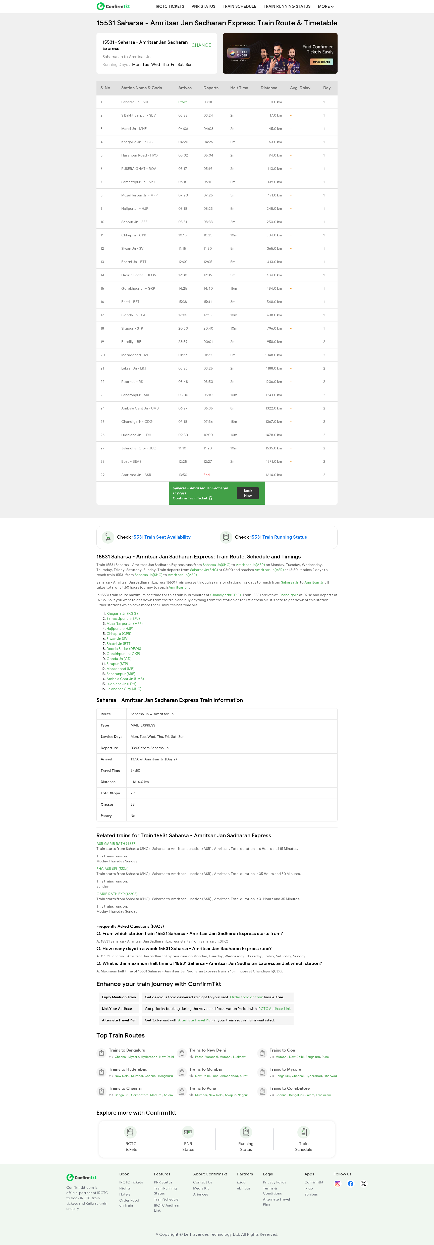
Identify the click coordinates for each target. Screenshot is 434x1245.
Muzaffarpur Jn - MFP (139, 195)
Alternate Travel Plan (195, 1020)
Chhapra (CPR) (118, 634)
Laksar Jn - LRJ (133, 368)
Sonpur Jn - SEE (134, 222)
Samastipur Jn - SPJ (138, 182)
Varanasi (211, 1057)
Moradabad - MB (135, 355)
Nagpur (243, 1095)
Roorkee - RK (132, 382)
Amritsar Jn (314, 582)
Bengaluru (312, 1057)
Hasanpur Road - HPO (139, 155)
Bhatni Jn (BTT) (119, 644)
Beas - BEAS (131, 461)
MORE (324, 6)
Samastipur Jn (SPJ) (123, 618)
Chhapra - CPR (133, 235)
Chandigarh (289, 595)
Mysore (133, 1057)
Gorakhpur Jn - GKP (138, 288)
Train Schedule (239, 6)
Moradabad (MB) (120, 669)
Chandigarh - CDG (137, 422)
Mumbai (225, 1057)
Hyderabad (149, 1057)
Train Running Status (287, 6)
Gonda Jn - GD (133, 315)
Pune (325, 1057)
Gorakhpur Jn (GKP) (123, 654)
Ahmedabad (229, 1076)
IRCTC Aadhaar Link (274, 1009)
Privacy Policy (274, 1182)
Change (201, 45)
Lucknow (239, 1057)
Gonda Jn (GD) (119, 659)
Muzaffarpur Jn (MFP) (124, 623)
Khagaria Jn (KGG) (122, 613)
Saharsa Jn (290, 582)
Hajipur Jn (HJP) (119, 629)
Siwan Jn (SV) (117, 639)
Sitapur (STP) (117, 664)
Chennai (121, 1057)
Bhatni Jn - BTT (133, 262)
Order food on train (246, 997)
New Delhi (166, 1057)
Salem (168, 1095)
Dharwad (330, 1076)
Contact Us (202, 1182)
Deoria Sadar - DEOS (138, 275)
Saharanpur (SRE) (120, 674)
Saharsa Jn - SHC (135, 102)
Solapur (230, 1095)
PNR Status (203, 6)
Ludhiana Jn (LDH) (121, 684)
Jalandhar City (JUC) (123, 689)
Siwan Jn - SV (132, 248)
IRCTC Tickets (170, 6)
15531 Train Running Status (278, 537)
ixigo (241, 1182)
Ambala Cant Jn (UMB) (125, 679)
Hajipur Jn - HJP (134, 208)
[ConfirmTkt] (81, 1177)
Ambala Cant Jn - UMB (140, 408)
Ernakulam (323, 1095)
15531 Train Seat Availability (161, 537)
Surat (244, 1076)
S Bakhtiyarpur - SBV (138, 115)
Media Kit (201, 1188)
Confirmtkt (313, 1182)
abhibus (243, 1188)
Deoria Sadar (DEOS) (123, 649)
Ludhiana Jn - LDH (136, 435)
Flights (125, 1188)
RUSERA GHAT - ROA (138, 169)
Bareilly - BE (131, 342)
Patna (199, 1057)
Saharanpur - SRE (135, 395)
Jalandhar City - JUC (138, 448)
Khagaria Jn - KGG (137, 142)
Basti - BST (130, 302)
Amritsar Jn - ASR (136, 475)
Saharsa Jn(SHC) (217, 565)
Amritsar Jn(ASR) (251, 565)
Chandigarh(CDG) (225, 595)
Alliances (200, 1194)
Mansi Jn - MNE (134, 129)
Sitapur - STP (132, 328)
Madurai (156, 1095)
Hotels (124, 1194)
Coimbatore (139, 1095)
